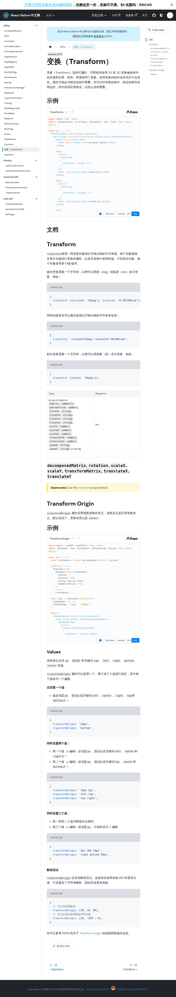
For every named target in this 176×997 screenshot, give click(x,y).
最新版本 (99, 36)
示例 (150, 39)
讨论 (114, 15)
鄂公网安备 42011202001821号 (132, 989)
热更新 (130, 15)
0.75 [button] (49, 15)
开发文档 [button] (97, 15)
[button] (20, 25)
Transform (153, 44)
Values (153, 74)
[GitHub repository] (154, 15)
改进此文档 (63, 946)
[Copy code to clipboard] (136, 296)
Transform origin (90, 933)
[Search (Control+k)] (170, 15)
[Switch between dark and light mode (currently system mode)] (161, 15)
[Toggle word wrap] (129, 296)
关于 (144, 15)
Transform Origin (156, 70)
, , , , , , (160, 57)
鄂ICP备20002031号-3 (98, 989)
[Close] (171, 5)
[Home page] (50, 47)
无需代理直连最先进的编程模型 (48, 5)
